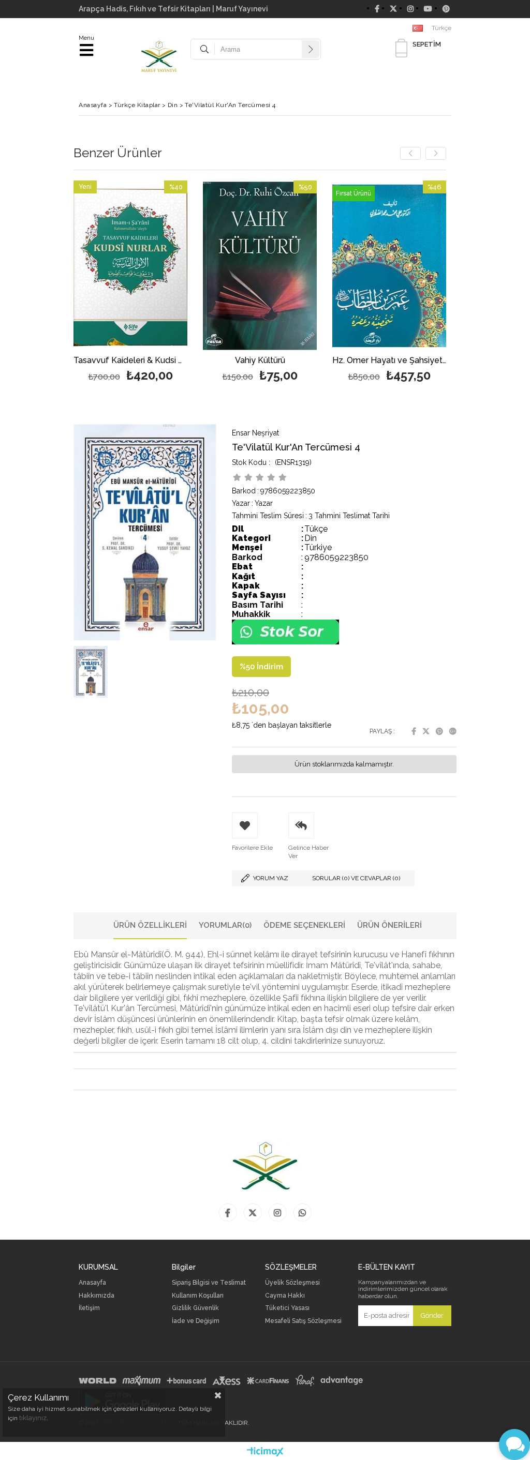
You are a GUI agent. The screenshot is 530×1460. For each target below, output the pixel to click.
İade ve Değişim (195, 1321)
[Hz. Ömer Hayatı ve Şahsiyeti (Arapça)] (389, 265)
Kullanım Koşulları (198, 1295)
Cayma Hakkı (285, 1295)
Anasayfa (92, 1283)
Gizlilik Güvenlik (195, 1308)
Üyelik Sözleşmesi (292, 1283)
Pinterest (439, 731)
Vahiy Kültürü (260, 360)
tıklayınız (33, 1418)
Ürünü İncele (155, 283)
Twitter (426, 731)
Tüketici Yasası (287, 1308)
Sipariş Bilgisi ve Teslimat (209, 1283)
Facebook (413, 731)
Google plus (453, 731)
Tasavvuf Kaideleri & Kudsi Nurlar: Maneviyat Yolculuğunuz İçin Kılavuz (130, 360)
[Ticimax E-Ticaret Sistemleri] (265, 1452)
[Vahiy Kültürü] (260, 265)
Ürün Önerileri (389, 925)
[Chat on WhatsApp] (285, 642)
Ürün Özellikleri (150, 925)
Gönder (432, 1315)
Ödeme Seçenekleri (304, 925)
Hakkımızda (96, 1295)
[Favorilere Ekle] (131, 283)
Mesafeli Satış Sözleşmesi (303, 1321)
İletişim (89, 1308)
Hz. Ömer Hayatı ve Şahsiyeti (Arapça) (389, 360)
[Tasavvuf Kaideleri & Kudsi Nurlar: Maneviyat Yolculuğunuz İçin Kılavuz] (130, 265)
